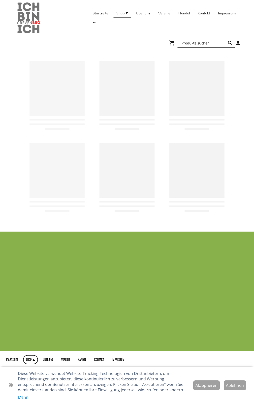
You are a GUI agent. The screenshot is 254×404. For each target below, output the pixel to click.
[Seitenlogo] (29, 18)
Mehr (23, 397)
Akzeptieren (206, 385)
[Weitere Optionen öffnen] (94, 22)
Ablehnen (235, 385)
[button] (230, 43)
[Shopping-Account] (238, 43)
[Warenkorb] (173, 43)
